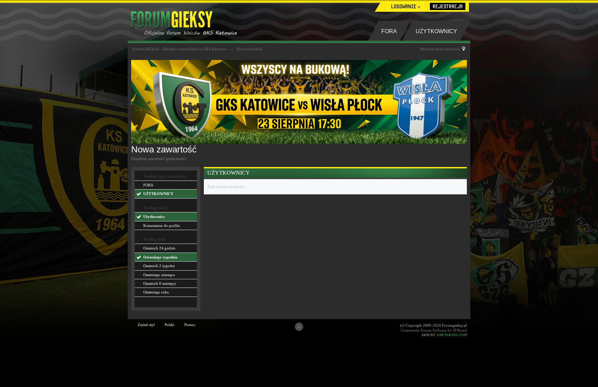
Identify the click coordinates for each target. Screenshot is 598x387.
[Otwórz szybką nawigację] (463, 49)
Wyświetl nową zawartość (440, 49)
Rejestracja (448, 6)
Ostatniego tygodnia (160, 257)
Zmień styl (146, 325)
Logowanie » (405, 6)
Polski (169, 325)
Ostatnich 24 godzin (159, 248)
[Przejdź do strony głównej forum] (194, 21)
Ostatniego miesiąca (159, 275)
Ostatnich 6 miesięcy (159, 283)
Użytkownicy (154, 216)
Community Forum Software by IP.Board (434, 330)
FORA (389, 31)
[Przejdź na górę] (299, 327)
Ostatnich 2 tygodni (159, 266)
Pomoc (190, 325)
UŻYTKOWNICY (436, 31)
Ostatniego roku (156, 292)
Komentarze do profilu (161, 225)
